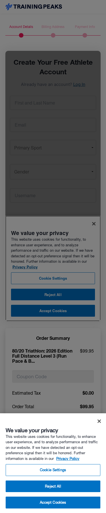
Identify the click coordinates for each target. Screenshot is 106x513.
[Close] (99, 421)
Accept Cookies (53, 502)
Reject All (53, 486)
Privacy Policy (67, 459)
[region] (53, 463)
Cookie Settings (53, 470)
